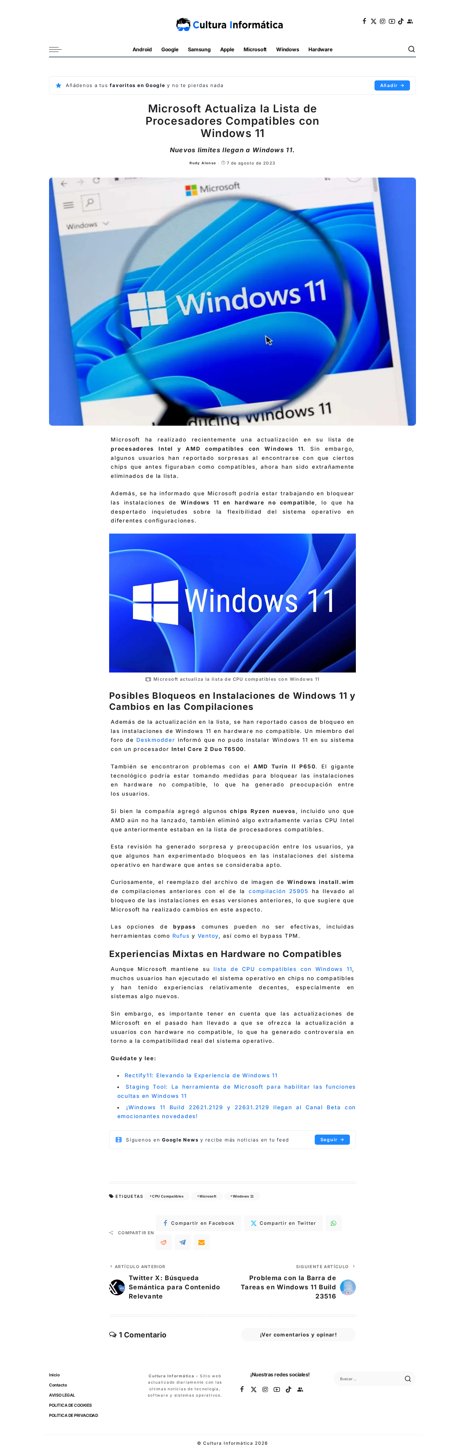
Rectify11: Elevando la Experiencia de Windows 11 (201, 1075)
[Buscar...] (412, 49)
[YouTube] (392, 21)
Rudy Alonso (202, 163)
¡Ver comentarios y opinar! (298, 1334)
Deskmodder (155, 740)
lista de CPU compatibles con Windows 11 (283, 969)
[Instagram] (383, 21)
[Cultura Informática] (232, 21)
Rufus (181, 936)
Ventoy (208, 936)
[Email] (202, 1242)
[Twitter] (373, 21)
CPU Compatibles (167, 1196)
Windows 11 (243, 1196)
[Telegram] (183, 1242)
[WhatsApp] (334, 1223)
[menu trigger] (58, 49)
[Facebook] (364, 21)
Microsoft (208, 1196)
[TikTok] (401, 21)
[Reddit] (164, 1242)
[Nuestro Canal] (410, 21)
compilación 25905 (278, 891)
